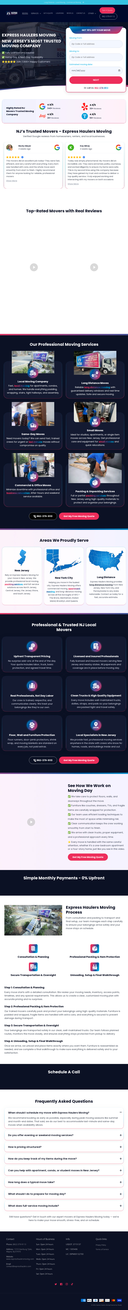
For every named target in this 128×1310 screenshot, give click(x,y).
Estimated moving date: (81, 64)
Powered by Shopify (116, 1305)
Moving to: (74, 51)
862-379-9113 (108, 16)
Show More (11, 180)
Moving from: (75, 37)
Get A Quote (107, 10)
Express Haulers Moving (103, 1305)
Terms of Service (102, 1249)
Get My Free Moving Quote (79, 516)
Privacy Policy (101, 1245)
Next (96, 80)
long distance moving (101, 584)
